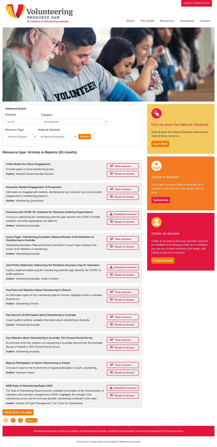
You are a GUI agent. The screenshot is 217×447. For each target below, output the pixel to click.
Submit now (160, 200)
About (130, 20)
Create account (200, 2)
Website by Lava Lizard (130, 442)
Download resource (125, 214)
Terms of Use (83, 442)
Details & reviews (124, 173)
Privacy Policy (97, 442)
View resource (123, 166)
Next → (31, 420)
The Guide (147, 20)
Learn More (160, 143)
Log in (187, 2)
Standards (187, 20)
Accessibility (111, 442)
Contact (205, 20)
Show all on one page (18, 412)
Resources (167, 20)
